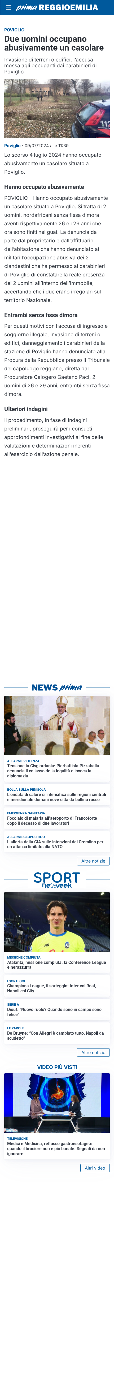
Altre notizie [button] (93, 861)
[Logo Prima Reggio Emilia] (57, 7)
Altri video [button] (95, 1168)
